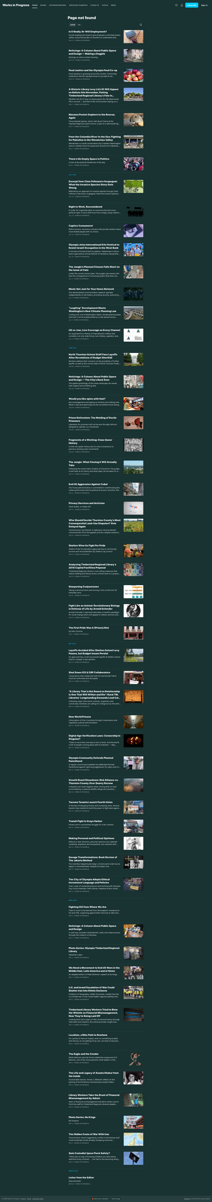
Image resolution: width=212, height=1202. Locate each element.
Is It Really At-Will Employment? (88, 31)
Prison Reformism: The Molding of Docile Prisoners (93, 419)
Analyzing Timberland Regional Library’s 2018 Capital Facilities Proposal (92, 566)
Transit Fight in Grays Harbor (85, 821)
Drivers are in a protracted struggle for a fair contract (91, 824)
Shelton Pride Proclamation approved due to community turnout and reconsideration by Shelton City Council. (92, 550)
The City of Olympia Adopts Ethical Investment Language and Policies (89, 881)
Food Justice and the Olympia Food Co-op (93, 70)
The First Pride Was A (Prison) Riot (89, 627)
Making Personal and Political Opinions (91, 838)
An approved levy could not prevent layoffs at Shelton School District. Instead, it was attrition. (94, 658)
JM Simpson (74, 1120)
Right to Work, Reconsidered (85, 206)
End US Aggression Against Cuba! (88, 484)
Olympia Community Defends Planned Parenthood (91, 759)
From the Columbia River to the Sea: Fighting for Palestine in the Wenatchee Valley (95, 138)
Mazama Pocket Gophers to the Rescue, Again (92, 116)
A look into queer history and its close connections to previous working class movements (91, 447)
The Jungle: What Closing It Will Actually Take (93, 464)
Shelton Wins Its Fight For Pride (87, 545)
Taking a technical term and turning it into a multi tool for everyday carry (93, 591)
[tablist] (75, 24)
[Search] (176, 5)
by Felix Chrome (75, 631)
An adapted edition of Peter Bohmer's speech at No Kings (93, 974)
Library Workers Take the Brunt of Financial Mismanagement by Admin (94, 1097)
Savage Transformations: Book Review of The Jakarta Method (93, 859)
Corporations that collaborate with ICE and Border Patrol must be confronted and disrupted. (92, 677)
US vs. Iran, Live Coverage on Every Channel (94, 330)
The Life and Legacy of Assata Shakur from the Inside (94, 1075)
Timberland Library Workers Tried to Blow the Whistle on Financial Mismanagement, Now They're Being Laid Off (93, 1012)
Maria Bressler (75, 1181)
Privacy (23, 1199)
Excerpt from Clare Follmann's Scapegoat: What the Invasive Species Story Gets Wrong (93, 184)
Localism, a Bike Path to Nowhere (88, 1035)
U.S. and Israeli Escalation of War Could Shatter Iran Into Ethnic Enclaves (91, 989)
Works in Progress (82, 40)
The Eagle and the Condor (84, 1054)
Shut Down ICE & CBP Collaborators (89, 672)
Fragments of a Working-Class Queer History (90, 442)
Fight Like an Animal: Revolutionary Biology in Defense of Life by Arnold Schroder (94, 607)
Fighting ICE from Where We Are (87, 907)
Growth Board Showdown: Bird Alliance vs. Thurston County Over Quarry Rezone (93, 782)
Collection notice (38, 1199)
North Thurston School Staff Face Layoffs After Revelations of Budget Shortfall (93, 356)
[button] (35, 5)
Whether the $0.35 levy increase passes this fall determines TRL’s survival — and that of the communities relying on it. (94, 100)
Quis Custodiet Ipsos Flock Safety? (89, 1153)
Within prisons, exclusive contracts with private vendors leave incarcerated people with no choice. (95, 230)
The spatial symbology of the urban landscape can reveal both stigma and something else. (93, 384)
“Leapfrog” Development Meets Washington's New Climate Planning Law (92, 310)
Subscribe (191, 5)
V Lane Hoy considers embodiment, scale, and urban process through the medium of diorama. (94, 933)
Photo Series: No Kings (82, 1117)
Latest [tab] (72, 25)
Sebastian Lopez (75, 954)
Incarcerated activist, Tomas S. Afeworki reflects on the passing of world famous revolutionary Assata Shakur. (92, 1080)
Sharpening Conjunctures (84, 586)
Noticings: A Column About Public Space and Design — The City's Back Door (92, 378)
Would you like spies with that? (87, 398)
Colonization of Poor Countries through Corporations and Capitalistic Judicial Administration (93, 721)
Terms (29, 1199)
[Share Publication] (181, 5)
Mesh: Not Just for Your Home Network (91, 289)
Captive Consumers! (81, 225)
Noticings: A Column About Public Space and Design (92, 928)
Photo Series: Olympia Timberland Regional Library (94, 950)
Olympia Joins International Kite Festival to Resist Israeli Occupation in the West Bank (94, 246)
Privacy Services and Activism (87, 503)
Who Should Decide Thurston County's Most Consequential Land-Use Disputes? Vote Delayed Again (95, 523)
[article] (106, 37)
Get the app (116, 1199)
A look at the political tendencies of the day (87, 162)
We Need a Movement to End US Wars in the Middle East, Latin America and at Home (94, 969)
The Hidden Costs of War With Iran (89, 1134)
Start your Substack (101, 1199)
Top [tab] (79, 25)
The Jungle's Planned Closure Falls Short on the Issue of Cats (94, 268)
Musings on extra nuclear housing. (83, 57)
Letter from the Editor (81, 1177)
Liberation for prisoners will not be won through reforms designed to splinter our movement (93, 425)
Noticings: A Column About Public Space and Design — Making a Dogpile (92, 52)
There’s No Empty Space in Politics (89, 159)
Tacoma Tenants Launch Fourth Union (91, 802)
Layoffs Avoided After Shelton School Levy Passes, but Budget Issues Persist (94, 652)
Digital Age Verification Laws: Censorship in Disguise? (94, 737)
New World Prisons (80, 716)
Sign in (204, 5)
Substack (187, 1199)
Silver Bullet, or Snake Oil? (80, 506)
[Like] (70, 218)
